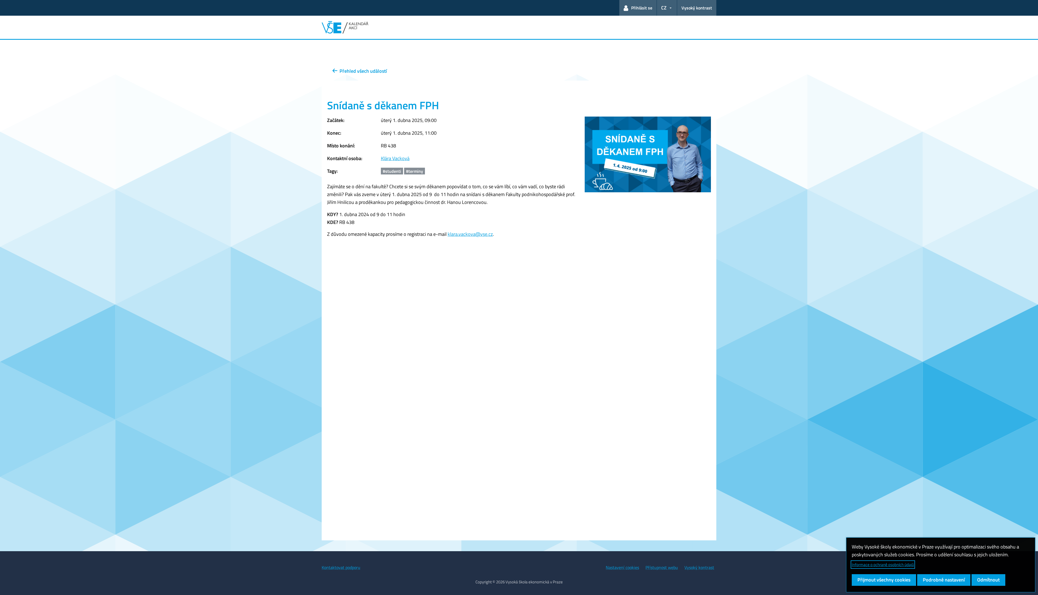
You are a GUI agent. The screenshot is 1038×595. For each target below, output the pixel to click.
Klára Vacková (395, 158)
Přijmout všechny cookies (883, 579)
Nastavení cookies (622, 567)
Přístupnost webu (662, 567)
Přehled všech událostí (362, 71)
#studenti (392, 171)
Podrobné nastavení (944, 579)
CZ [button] (664, 7)
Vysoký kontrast (696, 8)
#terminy (414, 171)
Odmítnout (988, 579)
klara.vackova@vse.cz (470, 234)
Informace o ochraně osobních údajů (883, 564)
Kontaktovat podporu (341, 567)
